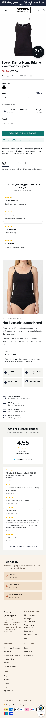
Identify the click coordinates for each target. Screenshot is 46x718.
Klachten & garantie (31, 635)
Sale (5, 687)
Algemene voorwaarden (12, 655)
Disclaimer (7, 663)
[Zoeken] (7, 10)
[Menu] (2, 10)
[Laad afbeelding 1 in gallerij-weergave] (23, 37)
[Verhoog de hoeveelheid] (13, 123)
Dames (6, 680)
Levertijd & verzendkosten (29, 620)
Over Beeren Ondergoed (13, 648)
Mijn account (8, 691)
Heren (6, 676)
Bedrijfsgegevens (10, 666)
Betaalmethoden (30, 631)
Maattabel (28, 638)
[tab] (4, 163)
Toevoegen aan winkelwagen (23, 133)
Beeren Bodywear (12, 76)
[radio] (23, 111)
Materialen (7, 652)
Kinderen (7, 683)
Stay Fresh (28, 652)
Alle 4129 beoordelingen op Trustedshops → (25, 546)
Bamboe (27, 648)
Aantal (4, 119)
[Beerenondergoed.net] (23, 10)
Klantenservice (29, 615)
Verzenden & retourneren (29, 626)
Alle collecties (29, 655)
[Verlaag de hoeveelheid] (4, 123)
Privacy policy (9, 659)
